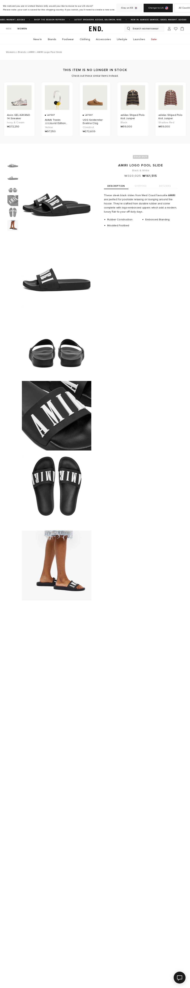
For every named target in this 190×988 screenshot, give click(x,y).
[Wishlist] (175, 28)
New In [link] (37, 39)
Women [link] (22, 28)
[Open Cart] (182, 28)
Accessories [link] (103, 39)
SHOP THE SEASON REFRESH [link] (46, 20)
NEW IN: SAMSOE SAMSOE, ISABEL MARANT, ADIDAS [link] (156, 20)
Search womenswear (145, 28)
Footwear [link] (68, 39)
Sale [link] (154, 39)
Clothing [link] (85, 39)
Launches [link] (139, 39)
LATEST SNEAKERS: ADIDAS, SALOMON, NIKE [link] (95, 20)
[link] (95, 28)
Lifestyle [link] (122, 39)
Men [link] (9, 28)
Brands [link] (52, 39)
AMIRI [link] (171, 195)
